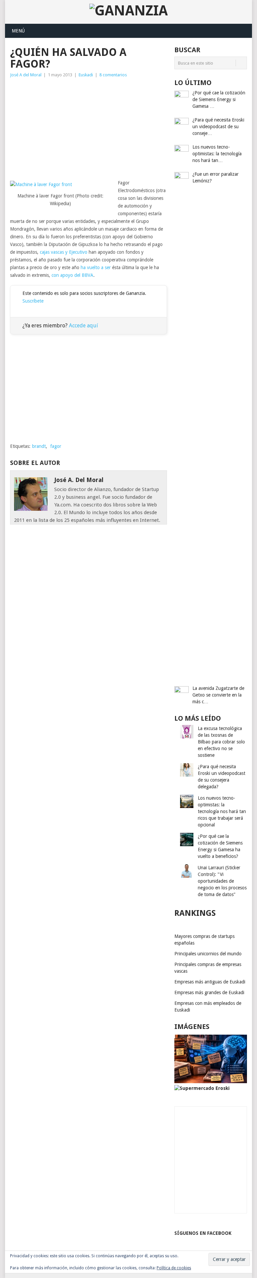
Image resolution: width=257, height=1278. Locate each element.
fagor (55, 446)
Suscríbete (33, 301)
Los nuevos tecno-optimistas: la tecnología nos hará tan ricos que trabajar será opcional (222, 811)
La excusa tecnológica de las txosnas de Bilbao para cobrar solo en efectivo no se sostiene (221, 742)
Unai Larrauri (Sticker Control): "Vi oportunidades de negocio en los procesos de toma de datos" (222, 881)
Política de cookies (174, 1268)
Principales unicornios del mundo (208, 953)
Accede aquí (83, 325)
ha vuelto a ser (96, 267)
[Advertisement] (88, 129)
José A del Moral (25, 74)
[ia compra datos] (210, 1081)
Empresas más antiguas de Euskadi (209, 981)
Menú (18, 30)
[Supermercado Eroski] (202, 1088)
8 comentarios (113, 74)
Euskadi (86, 74)
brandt (39, 446)
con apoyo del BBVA (72, 275)
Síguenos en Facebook (203, 1233)
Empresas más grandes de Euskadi (209, 992)
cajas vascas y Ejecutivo (63, 252)
